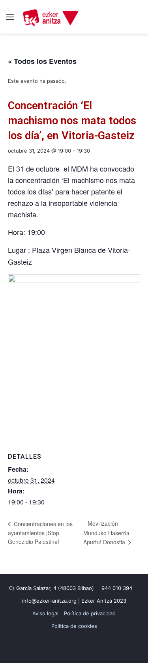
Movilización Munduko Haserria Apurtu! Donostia (106, 532)
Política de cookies (74, 626)
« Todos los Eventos (42, 61)
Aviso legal (45, 613)
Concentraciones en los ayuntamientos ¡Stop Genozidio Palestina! (40, 532)
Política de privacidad (90, 613)
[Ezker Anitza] (51, 17)
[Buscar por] (138, 19)
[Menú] (10, 19)
